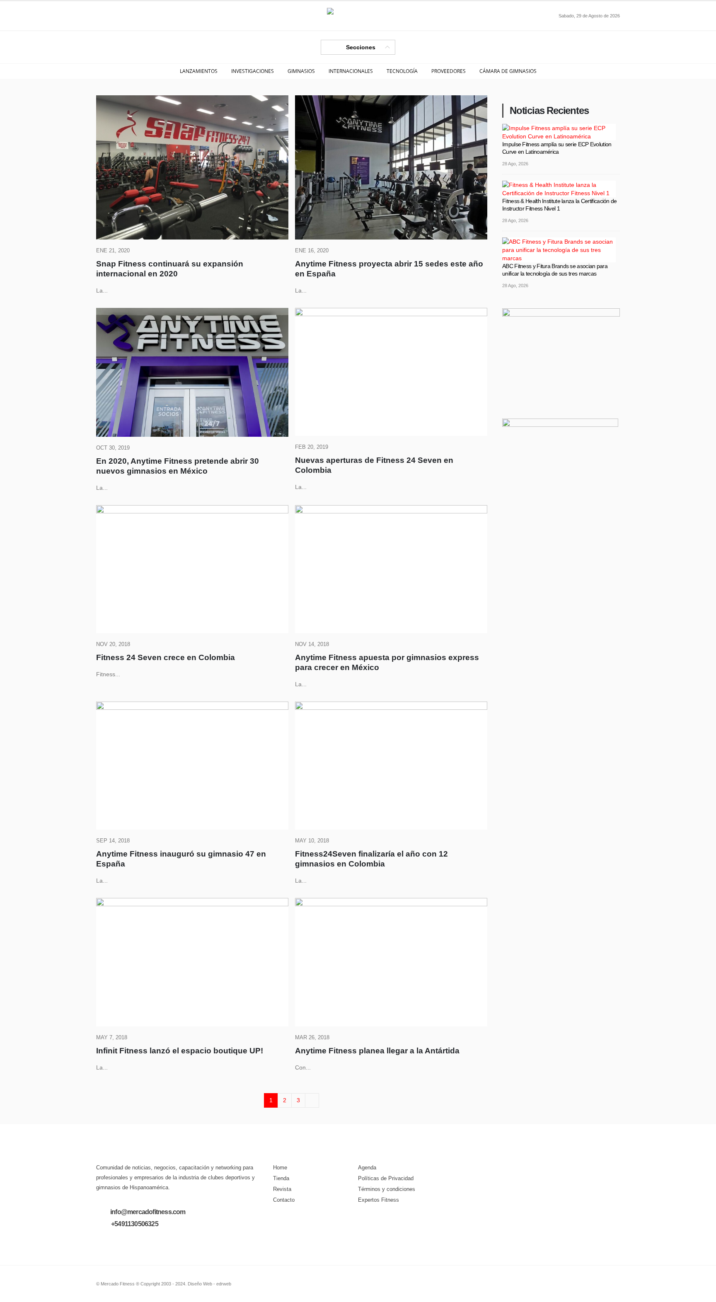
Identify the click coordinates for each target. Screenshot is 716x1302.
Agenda (367, 1168)
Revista (282, 1189)
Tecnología (402, 71)
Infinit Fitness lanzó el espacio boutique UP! (179, 1050)
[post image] (192, 167)
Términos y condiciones (386, 1189)
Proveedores (448, 71)
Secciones (360, 47)
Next (312, 1100)
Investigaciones (252, 71)
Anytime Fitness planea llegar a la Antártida (377, 1050)
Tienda (281, 1178)
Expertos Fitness (378, 1200)
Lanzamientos (199, 71)
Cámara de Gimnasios (508, 71)
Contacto (284, 1200)
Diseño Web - (209, 1283)
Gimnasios (301, 71)
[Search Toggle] (102, 15)
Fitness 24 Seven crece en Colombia (165, 657)
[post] (559, 131)
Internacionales (351, 71)
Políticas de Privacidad (386, 1178)
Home (280, 1168)
